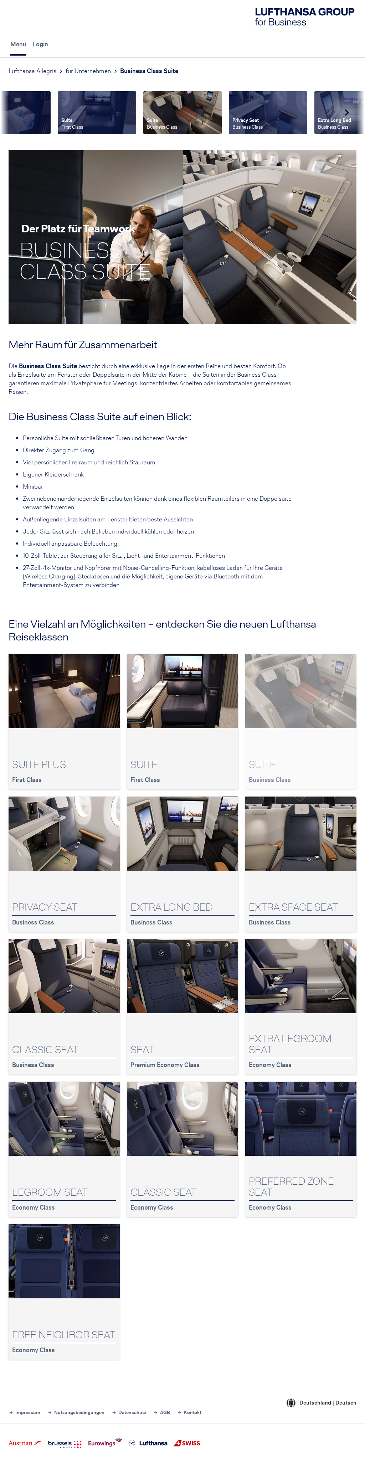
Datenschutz (132, 1413)
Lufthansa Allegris (32, 70)
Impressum (27, 1413)
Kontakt (192, 1413)
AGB (165, 1413)
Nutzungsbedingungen (79, 1413)
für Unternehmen (88, 70)
